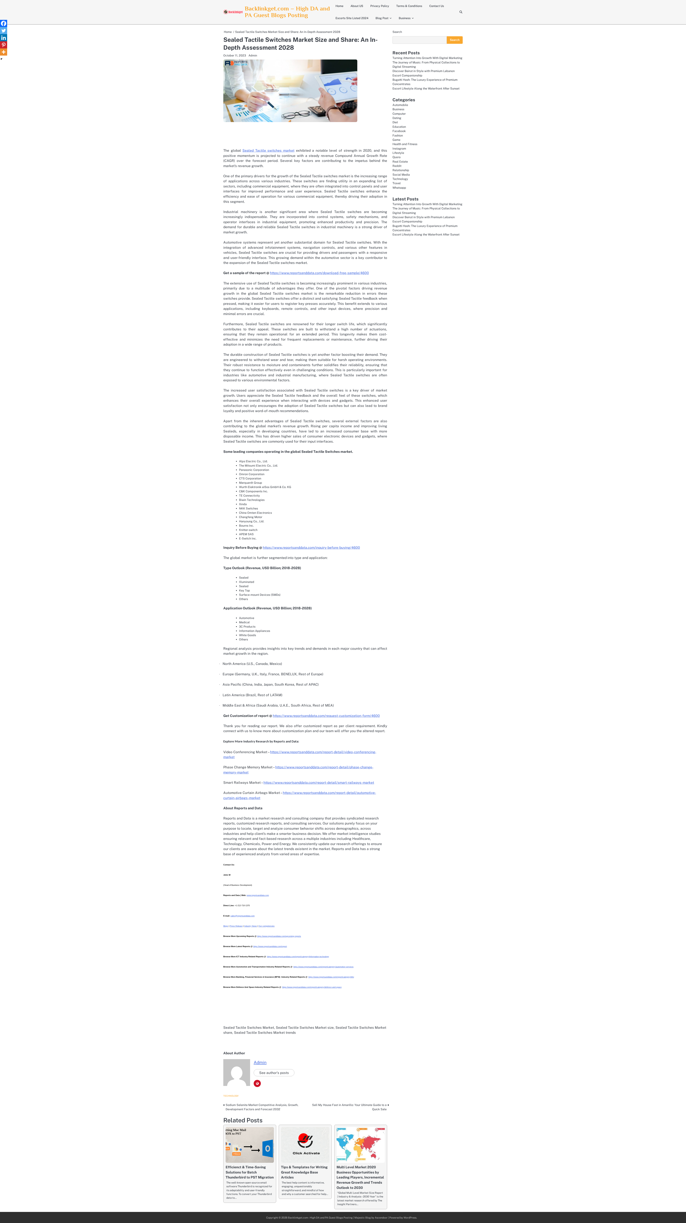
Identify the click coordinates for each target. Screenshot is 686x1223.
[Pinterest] (3, 44)
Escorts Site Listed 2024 (351, 18)
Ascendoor (381, 1217)
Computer (399, 113)
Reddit (396, 166)
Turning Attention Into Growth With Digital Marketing (427, 58)
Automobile (400, 105)
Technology (231, 1096)
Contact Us (436, 6)
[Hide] (1, 59)
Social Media (401, 174)
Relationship (400, 170)
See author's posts (274, 1073)
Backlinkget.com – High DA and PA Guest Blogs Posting (287, 11)
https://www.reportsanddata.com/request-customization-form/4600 (326, 716)
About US (357, 6)
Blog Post (382, 18)
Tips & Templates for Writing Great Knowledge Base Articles (304, 1172)
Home (339, 6)
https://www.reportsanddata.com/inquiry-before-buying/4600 (311, 547)
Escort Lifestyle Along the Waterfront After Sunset (425, 88)
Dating (396, 118)
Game (396, 140)
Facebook (399, 131)
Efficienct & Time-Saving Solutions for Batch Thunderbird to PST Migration (250, 1172)
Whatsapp (399, 187)
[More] (3, 52)
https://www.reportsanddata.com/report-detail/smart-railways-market (319, 782)
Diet (395, 122)
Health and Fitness (404, 144)
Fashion (397, 135)
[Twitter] (3, 30)
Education (399, 126)
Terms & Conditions (409, 6)
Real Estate (400, 161)
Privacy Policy (379, 6)
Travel (396, 183)
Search (397, 32)
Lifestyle (398, 153)
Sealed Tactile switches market (268, 150)
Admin (252, 55)
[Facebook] (3, 23)
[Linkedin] (3, 37)
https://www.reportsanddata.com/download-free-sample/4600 (319, 273)
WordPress (410, 1217)
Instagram (399, 148)
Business (405, 18)
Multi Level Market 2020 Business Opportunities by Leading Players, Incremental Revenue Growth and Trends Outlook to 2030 (360, 1177)
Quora (396, 157)
